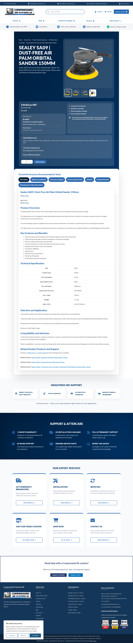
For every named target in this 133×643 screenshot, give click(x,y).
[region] (23, 629)
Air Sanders (22, 43)
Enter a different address (31, 154)
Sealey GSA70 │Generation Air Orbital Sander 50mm (48, 362)
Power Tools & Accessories (40, 40)
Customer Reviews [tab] (103, 179)
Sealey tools (31, 353)
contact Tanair (42, 353)
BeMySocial (93, 641)
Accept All (35, 635)
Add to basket (40, 162)
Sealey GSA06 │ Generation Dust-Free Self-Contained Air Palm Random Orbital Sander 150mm (61, 367)
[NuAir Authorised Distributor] (115, 625)
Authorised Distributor (109, 611)
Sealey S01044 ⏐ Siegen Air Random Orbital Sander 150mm (50, 357)
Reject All (23, 635)
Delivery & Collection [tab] (39, 179)
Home (20, 40)
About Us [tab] (89, 179)
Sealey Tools (27, 40)
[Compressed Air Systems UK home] (20, 11)
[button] (68, 92)
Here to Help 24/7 (107, 588)
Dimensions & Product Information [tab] (31, 185)
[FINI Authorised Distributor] (105, 625)
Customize (12, 635)
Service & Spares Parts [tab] (75, 179)
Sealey (27, 196)
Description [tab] (24, 179)
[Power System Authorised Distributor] (124, 625)
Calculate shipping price (31, 148)
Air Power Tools (53, 40)
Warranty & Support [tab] (57, 179)
